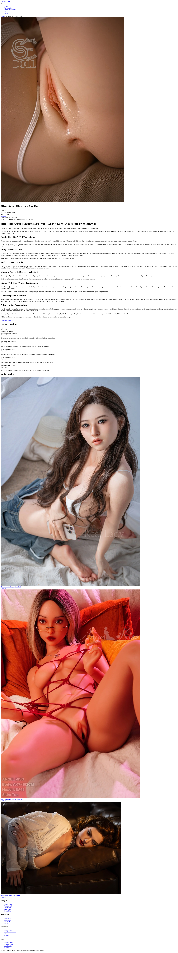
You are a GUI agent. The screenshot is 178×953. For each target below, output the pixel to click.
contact (6, 947)
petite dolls (7, 918)
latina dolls (7, 911)
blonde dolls (8, 904)
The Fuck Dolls (5, 1)
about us (6, 935)
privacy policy (8, 942)
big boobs (7, 921)
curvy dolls (7, 920)
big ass (6, 923)
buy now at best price (7, 320)
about (6, 13)
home (6, 6)
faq (5, 11)
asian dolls (7, 909)
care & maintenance (10, 9)
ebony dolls (7, 907)
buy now (3, 216)
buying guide (8, 8)
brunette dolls (8, 906)
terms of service (9, 944)
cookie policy (8, 946)
